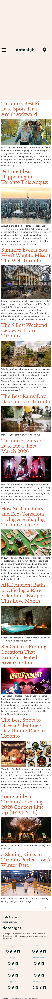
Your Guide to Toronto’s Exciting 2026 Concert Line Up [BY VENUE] (22, 804)
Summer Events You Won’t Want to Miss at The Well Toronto (25, 255)
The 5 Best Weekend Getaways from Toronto (24, 330)
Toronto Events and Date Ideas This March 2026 (23, 446)
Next (47, 907)
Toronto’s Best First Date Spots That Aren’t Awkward (23, 109)
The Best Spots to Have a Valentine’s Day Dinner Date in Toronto (23, 728)
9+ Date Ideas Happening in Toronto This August (24, 177)
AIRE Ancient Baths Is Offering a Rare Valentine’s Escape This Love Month (23, 593)
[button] (4, 50)
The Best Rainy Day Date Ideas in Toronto (25, 399)
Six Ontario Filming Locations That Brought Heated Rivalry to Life (23, 654)
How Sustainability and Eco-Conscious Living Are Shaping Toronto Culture (23, 516)
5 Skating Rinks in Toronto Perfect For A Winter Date (25, 860)
